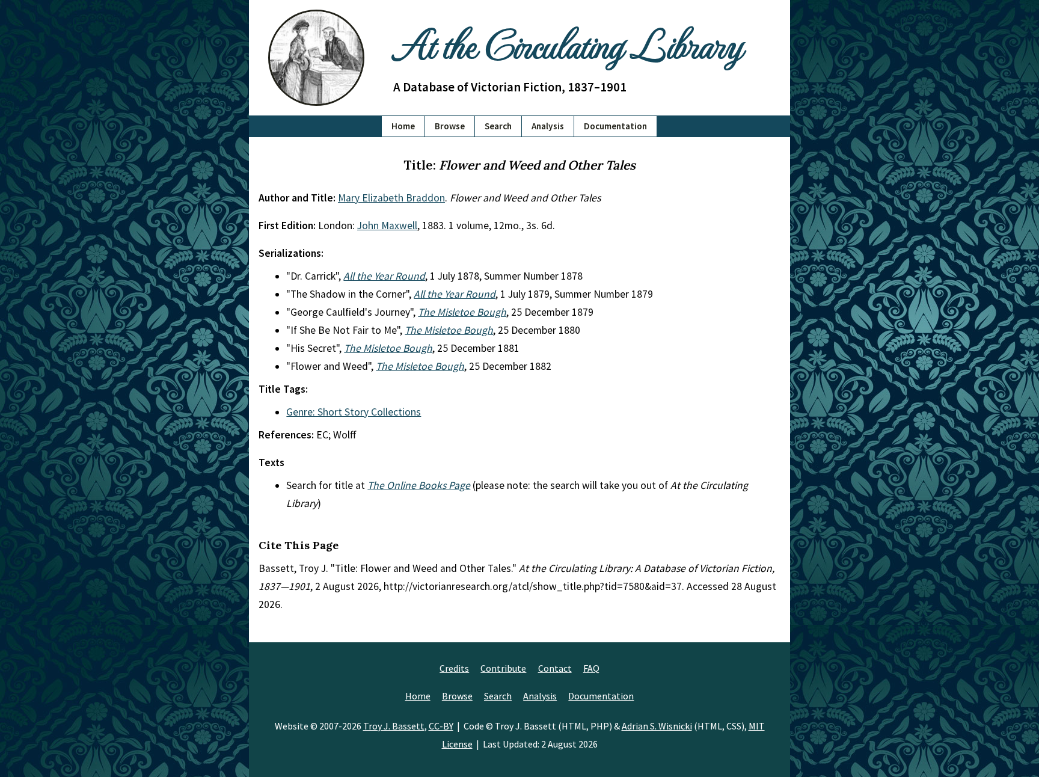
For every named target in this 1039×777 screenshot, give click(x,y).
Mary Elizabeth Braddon (391, 197)
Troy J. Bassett (393, 726)
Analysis (548, 126)
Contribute (503, 668)
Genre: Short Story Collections (353, 412)
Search (498, 126)
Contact (555, 668)
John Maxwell (387, 225)
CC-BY (441, 726)
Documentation (615, 126)
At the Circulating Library (567, 43)
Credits (454, 668)
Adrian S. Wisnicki (657, 726)
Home (403, 126)
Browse (450, 126)
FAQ (591, 668)
